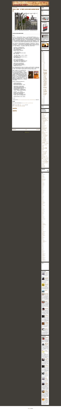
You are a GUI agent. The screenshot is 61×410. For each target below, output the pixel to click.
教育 (42, 204)
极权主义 (43, 201)
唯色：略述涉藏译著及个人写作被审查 (45, 78)
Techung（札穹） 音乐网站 (44, 160)
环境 (42, 199)
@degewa (43, 8)
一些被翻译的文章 (43, 241)
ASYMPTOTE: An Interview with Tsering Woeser (46, 373)
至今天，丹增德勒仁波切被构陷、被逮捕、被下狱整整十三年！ (45, 91)
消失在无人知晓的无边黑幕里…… (46, 301)
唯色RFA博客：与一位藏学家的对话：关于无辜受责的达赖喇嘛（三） (46, 384)
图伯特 (42, 226)
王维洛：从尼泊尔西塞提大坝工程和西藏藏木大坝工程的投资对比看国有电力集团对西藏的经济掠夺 (45, 73)
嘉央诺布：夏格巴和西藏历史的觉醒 (46, 284)
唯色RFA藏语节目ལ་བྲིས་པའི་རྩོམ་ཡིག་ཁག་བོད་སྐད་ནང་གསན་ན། (45, 118)
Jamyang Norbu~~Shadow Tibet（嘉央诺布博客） (45, 142)
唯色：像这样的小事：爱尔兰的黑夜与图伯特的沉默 (46, 278)
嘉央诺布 (43, 203)
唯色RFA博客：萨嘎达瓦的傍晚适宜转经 (46, 338)
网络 (42, 228)
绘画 (42, 200)
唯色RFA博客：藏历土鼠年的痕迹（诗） (45, 85)
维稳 (42, 230)
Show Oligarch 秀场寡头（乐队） (45, 159)
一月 (43, 97)
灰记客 (42, 150)
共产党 (42, 196)
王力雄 (42, 227)
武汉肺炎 (43, 232)
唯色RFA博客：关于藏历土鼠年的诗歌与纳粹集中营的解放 (45, 71)
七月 (43, 66)
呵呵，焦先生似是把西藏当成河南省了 (46, 308)
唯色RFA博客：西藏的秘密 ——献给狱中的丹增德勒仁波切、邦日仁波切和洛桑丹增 (46, 344)
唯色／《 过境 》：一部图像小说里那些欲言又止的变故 (46, 294)
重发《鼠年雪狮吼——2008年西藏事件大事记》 (46, 359)
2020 (43, 57)
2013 (43, 99)
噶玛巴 (42, 192)
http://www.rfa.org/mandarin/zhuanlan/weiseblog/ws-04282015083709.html (26, 99)
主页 (26, 129)
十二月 (43, 62)
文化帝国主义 (43, 231)
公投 (42, 194)
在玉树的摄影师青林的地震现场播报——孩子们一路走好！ (46, 323)
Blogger (29, 408)
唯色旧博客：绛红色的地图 (44, 119)
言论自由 (43, 240)
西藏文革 (43, 234)
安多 (42, 175)
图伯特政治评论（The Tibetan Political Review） (45, 132)
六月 (43, 67)
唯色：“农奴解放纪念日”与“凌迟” (44, 89)
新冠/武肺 (43, 237)
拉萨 (42, 208)
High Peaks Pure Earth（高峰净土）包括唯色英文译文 (45, 120)
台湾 (42, 225)
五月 (43, 68)
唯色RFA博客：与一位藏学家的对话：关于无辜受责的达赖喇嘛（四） (46, 391)
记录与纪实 (43, 202)
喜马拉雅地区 (43, 235)
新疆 (42, 238)
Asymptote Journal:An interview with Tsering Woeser (46, 378)
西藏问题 (43, 233)
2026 (43, 52)
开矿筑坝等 (43, 205)
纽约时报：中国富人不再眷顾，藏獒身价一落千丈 (45, 80)
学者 (42, 239)
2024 (43, 54)
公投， (42, 195)
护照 (42, 198)
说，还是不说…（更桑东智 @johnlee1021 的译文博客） (44, 148)
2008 (43, 103)
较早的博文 (38, 129)
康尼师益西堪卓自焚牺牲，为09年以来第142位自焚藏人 (45, 88)
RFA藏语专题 (43, 259)
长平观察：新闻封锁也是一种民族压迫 (45, 93)
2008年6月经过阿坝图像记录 (46, 290)
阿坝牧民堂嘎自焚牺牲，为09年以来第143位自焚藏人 (45, 82)
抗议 (42, 207)
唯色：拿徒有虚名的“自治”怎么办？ (45, 75)
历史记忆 (43, 209)
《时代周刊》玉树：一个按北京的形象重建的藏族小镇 (45, 84)
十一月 (43, 63)
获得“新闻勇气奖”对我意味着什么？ (46, 328)
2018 (43, 59)
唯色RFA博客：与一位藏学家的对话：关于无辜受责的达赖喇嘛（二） (46, 399)
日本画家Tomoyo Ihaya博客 (44, 151)
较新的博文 (14, 129)
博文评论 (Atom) (27, 132)
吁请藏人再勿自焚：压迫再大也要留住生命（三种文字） (46, 316)
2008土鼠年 (43, 174)
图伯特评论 (43, 131)
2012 (43, 100)
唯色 (42, 229)
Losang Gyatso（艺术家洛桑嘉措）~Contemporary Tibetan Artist (45, 161)
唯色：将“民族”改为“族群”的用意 (45, 94)
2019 (43, 58)
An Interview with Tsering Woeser (46, 272)
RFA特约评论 (43, 260)
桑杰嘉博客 (43, 149)
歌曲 (42, 193)
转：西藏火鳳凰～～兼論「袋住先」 (45, 77)
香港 (42, 236)
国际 (42, 197)
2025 (43, 53)
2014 (43, 98)
